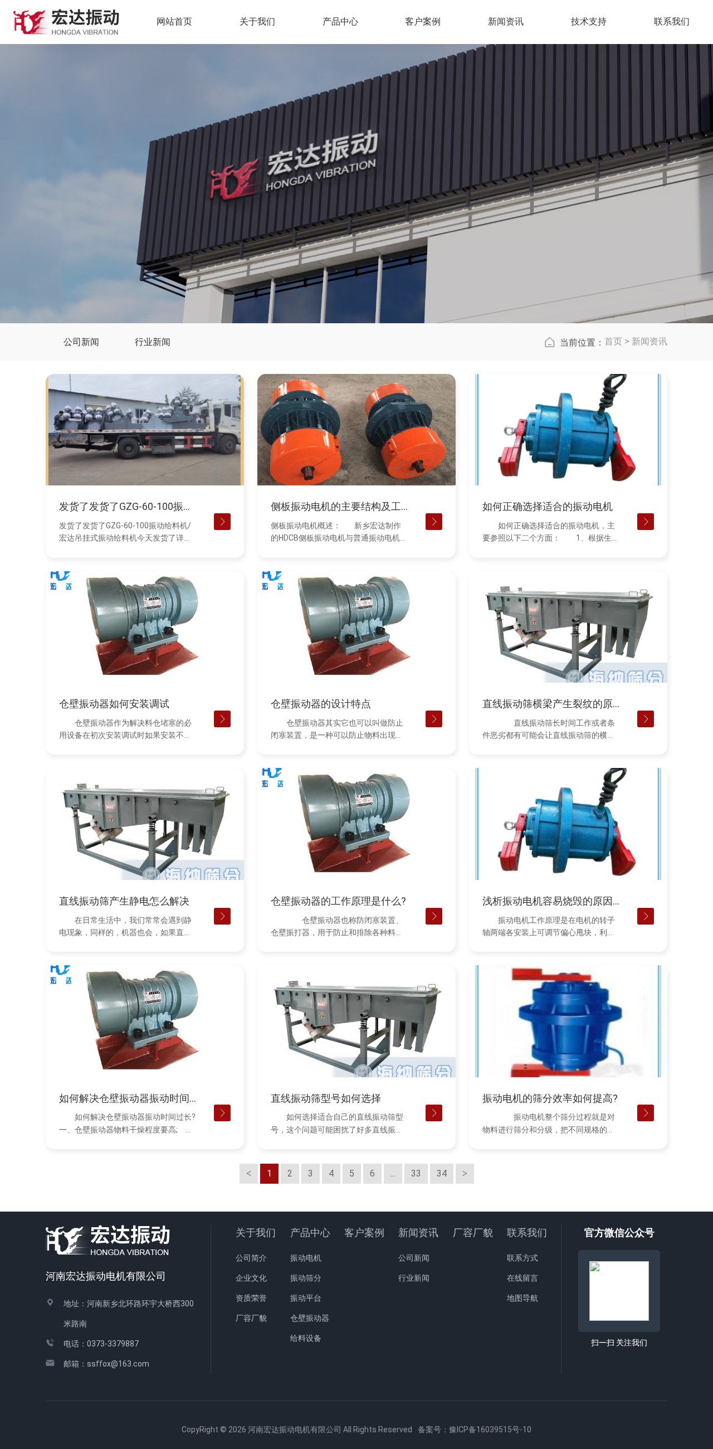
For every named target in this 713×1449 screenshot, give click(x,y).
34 (442, 1173)
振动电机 (305, 1257)
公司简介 (251, 1257)
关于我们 (256, 1232)
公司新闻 (81, 342)
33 (416, 1173)
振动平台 (305, 1298)
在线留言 (522, 1277)
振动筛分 (305, 1277)
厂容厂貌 (251, 1318)
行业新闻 (152, 342)
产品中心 (310, 1232)
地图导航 (522, 1298)
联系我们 (527, 1232)
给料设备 (305, 1338)
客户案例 (364, 1232)
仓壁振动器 (309, 1318)
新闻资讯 (649, 341)
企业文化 (251, 1277)
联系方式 (522, 1257)
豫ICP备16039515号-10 (490, 1429)
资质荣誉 (251, 1298)
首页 (613, 341)
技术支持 (589, 21)
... (392, 1173)
